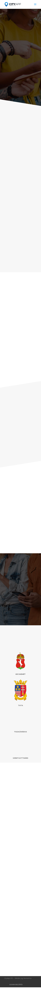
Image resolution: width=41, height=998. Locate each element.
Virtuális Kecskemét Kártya (18, 878)
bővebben (11, 844)
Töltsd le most (20, 599)
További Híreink (20, 964)
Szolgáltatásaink (20, 262)
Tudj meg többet (20, 93)
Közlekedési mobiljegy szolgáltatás (19, 939)
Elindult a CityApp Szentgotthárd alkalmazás (16, 816)
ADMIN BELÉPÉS (16, 985)
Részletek (12, 339)
